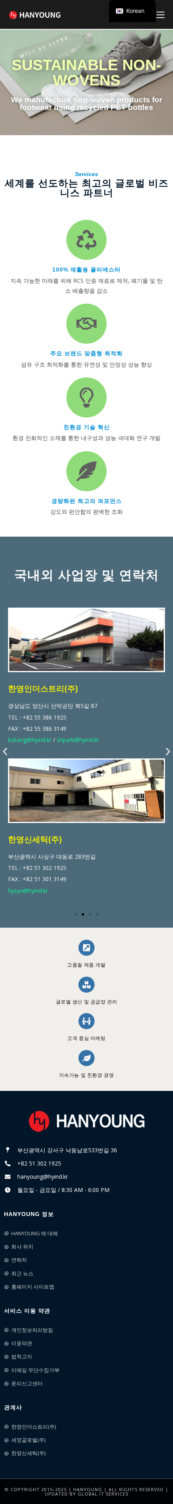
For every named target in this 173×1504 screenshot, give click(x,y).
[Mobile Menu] (161, 14)
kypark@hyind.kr (33, 891)
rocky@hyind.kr (31, 740)
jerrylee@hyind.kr (78, 740)
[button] (5, 752)
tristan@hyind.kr (80, 891)
